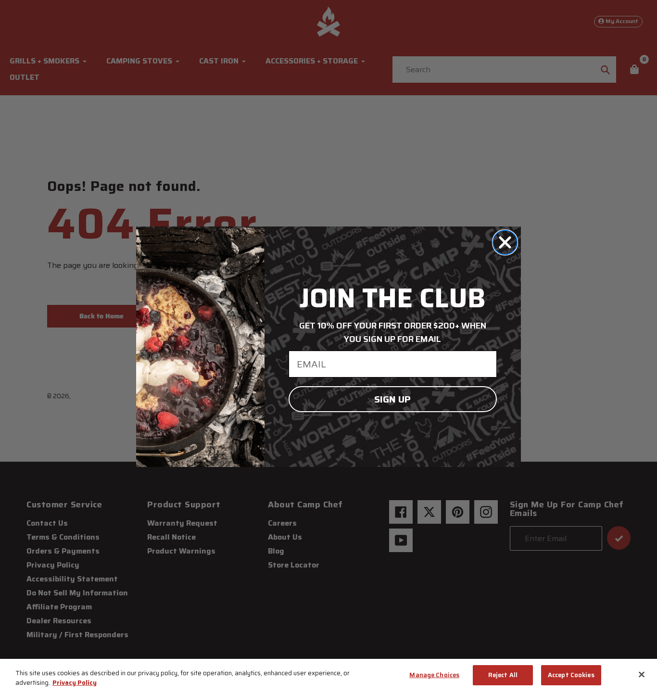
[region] (328, 676)
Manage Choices (434, 675)
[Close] (641, 674)
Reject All (503, 675)
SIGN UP (392, 399)
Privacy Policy (74, 683)
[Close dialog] (505, 242)
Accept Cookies (571, 675)
